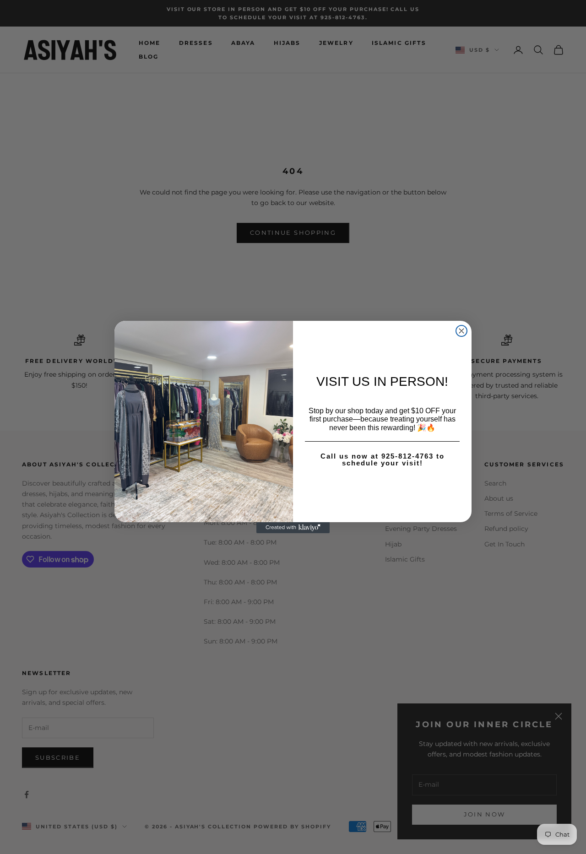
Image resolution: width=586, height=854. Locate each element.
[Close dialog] (461, 330)
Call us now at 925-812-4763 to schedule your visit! (382, 459)
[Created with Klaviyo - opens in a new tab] (293, 527)
